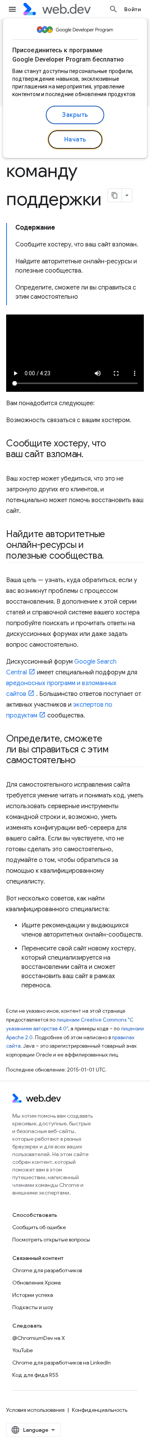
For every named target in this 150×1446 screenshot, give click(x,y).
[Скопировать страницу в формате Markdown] (115, 195)
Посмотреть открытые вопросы (51, 1239)
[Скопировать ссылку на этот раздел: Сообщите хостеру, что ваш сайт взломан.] (90, 454)
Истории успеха (32, 1294)
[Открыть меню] (12, 9)
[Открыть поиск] (113, 9)
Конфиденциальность (99, 1410)
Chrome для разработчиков (47, 1270)
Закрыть (75, 115)
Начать (75, 139)
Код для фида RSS (35, 1374)
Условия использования (35, 1410)
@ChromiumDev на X (38, 1338)
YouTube (22, 1350)
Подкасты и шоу (32, 1307)
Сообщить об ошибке (39, 1227)
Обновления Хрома (36, 1282)
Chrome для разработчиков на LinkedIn (61, 1362)
